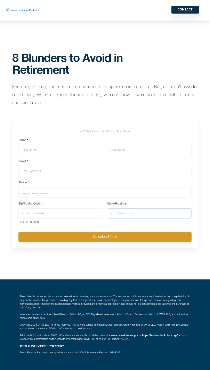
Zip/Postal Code (30, 203)
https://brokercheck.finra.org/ (160, 335)
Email (23, 161)
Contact (185, 9)
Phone (23, 182)
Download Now (105, 237)
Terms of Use (27, 346)
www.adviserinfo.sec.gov (123, 335)
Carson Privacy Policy (51, 346)
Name (23, 140)
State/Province (118, 203)
